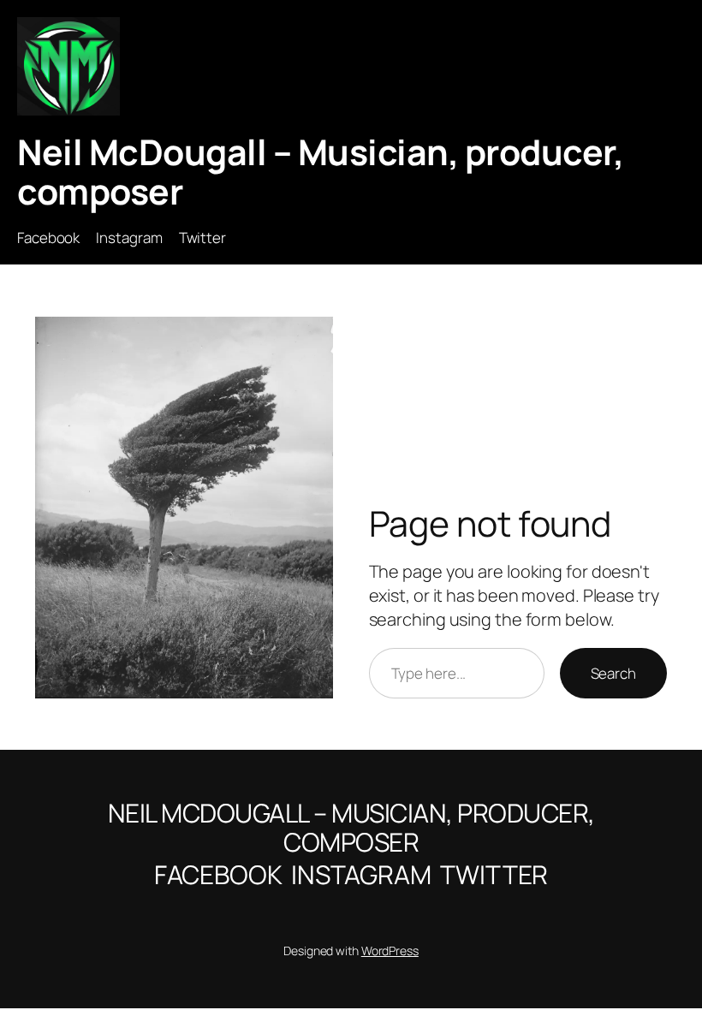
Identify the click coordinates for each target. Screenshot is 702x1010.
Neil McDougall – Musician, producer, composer (320, 171)
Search (613, 673)
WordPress (390, 950)
